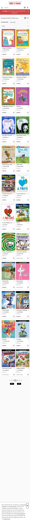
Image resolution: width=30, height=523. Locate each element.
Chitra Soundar (6, 341)
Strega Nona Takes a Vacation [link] (22, 48)
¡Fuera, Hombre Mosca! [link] (7, 252)
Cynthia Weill (20, 108)
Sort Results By (4, 22)
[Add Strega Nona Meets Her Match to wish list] (14, 54)
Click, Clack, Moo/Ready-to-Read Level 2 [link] (22, 252)
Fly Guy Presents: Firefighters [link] (7, 193)
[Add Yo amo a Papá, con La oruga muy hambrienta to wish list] (28, 200)
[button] (25, 18)
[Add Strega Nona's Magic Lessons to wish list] (14, 84)
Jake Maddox (6, 282)
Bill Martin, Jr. (6, 137)
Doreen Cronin (20, 253)
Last (19, 383)
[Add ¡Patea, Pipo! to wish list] (28, 171)
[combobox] (12, 7)
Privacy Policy (12, 506)
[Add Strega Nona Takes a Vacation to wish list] (28, 54)
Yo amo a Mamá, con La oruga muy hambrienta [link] (7, 222)
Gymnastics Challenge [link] (22, 310)
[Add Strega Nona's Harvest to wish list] (14, 113)
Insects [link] (18, 222)
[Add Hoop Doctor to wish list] (14, 287)
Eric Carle (19, 195)
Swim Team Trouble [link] (7, 368)
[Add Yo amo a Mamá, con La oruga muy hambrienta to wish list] (14, 229)
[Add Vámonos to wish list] (28, 113)
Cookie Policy (7, 519)
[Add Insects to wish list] (28, 229)
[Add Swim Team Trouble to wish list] (14, 375)
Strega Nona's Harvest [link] (7, 106)
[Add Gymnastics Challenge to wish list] (28, 316)
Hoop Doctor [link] (5, 281)
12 (17, 380)
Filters (3, 26)
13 (19, 380)
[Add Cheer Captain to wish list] (14, 316)
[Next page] (21, 380)
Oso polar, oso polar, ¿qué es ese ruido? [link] (7, 135)
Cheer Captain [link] (5, 310)
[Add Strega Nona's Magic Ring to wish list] (28, 84)
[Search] (2, 8)
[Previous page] (10, 380)
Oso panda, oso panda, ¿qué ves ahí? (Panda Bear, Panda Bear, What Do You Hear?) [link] (22, 135)
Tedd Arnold (6, 195)
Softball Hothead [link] (21, 368)
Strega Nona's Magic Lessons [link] (7, 77)
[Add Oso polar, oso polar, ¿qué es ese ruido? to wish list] (14, 142)
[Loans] (25, 8)
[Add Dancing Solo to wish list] (28, 287)
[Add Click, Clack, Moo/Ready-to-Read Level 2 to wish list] (28, 258)
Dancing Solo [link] (20, 281)
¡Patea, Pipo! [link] (19, 164)
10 (13, 380)
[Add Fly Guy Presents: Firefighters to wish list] (14, 200)
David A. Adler (6, 166)
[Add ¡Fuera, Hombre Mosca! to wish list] (14, 258)
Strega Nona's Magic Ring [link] (22, 77)
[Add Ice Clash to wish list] (28, 346)
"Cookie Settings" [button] (21, 513)
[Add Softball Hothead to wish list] (28, 375)
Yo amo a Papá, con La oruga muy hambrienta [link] (22, 193)
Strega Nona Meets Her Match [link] (7, 48)
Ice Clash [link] (19, 339)
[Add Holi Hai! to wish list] (14, 346)
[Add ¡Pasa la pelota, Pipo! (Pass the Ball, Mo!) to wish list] (14, 171)
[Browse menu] (27, 8)
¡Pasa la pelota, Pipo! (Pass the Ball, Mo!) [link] (7, 164)
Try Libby (5, 11)
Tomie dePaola (6, 49)
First (12, 383)
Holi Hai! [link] (4, 339)
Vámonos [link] (19, 106)
